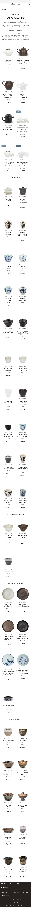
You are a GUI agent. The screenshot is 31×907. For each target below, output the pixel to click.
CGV (6, 899)
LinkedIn (26, 892)
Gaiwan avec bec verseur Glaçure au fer (23, 333)
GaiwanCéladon (8, 200)
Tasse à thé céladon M (23, 369)
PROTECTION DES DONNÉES (14, 902)
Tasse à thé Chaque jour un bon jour (22, 469)
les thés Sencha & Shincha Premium (14, 0)
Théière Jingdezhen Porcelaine (23, 96)
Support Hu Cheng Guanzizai (8, 706)
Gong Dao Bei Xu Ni (8, 870)
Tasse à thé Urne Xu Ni (8, 741)
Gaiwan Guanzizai (22, 299)
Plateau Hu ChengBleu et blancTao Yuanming (22, 672)
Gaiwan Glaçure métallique (23, 201)
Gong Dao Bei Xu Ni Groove (22, 870)
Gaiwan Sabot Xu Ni (22, 806)
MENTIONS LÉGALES (10, 905)
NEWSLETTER (22, 905)
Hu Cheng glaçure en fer (22, 637)
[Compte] (26, 5)
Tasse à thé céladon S (8, 369)
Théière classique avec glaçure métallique (22, 62)
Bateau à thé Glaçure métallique (8, 638)
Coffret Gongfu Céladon (23, 128)
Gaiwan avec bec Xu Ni (23, 773)
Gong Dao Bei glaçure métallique (22, 537)
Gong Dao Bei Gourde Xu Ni (8, 773)
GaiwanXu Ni (8, 806)
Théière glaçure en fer (8, 128)
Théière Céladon (8, 61)
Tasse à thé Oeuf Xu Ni (23, 838)
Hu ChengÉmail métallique (23, 605)
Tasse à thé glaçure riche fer (8, 435)
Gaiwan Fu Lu (8, 267)
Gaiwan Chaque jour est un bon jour (23, 234)
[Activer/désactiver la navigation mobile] (3, 5)
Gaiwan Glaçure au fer (8, 332)
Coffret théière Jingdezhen (22, 163)
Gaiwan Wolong (8, 233)
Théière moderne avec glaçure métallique (8, 96)
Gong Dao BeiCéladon (8, 536)
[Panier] (29, 5)
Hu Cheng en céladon (8, 605)
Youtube (4, 892)
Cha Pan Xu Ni (8, 838)
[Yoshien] (15, 4)
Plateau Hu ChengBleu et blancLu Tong (8, 673)
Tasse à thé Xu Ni (23, 741)
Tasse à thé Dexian (8, 501)
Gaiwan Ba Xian (8, 299)
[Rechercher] (6, 5)
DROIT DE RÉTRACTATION (16, 899)
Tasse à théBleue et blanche (23, 435)
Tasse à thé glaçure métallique (23, 403)
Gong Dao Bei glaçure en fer (8, 570)
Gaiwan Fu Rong (23, 267)
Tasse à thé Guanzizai (23, 501)
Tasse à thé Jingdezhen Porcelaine (8, 403)
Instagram (15, 892)
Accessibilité (6, 895)
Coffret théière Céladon (8, 163)
